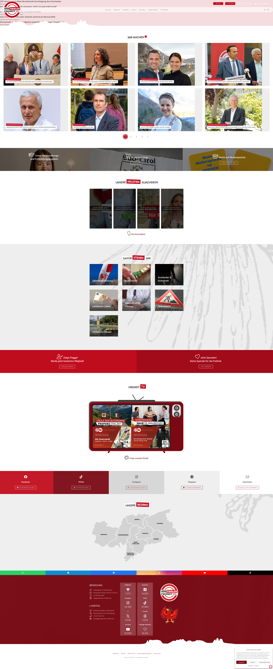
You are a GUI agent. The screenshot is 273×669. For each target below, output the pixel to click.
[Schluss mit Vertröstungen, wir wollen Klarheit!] (166, 64)
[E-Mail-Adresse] (255, 3)
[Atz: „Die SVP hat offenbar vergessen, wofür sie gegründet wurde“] (99, 64)
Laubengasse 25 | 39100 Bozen (102, 590)
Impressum (257, 665)
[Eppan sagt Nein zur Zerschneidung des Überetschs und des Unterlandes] (233, 109)
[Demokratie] (169, 300)
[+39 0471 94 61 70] (91, 616)
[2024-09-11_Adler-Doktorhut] (169, 615)
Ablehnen (252, 662)
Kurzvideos (140, 234)
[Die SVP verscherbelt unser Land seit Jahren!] (166, 109)
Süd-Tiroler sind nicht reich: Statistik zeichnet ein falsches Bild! (228, 82)
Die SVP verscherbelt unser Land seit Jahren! (155, 127)
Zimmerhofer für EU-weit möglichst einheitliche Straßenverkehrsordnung (31, 127)
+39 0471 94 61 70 (98, 616)
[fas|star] (128, 589)
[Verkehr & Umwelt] (104, 325)
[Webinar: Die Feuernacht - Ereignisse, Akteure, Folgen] (112, 437)
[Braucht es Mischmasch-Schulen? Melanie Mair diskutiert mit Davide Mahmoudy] (150, 416)
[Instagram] (260, 3)
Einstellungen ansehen (264, 662)
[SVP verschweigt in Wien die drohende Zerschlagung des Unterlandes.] (32, 64)
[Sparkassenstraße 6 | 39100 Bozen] (91, 611)
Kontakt (123, 653)
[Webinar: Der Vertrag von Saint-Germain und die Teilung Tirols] (150, 437)
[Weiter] (147, 136)
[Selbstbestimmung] (104, 274)
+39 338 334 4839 (98, 595)
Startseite (115, 653)
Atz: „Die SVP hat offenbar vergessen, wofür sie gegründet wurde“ (95, 82)
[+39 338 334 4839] (91, 595)
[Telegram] (68, 573)
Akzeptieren (241, 662)
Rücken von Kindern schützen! (83, 127)
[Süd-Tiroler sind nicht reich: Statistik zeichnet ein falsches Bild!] (233, 64)
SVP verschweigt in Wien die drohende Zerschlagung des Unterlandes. (29, 82)
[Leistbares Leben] (104, 300)
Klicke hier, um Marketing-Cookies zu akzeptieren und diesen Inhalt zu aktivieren (100, 208)
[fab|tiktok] (145, 602)
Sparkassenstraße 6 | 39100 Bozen (103, 611)
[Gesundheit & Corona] (136, 300)
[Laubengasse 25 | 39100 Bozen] (91, 590)
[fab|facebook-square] (145, 589)
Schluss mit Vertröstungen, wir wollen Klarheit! (157, 82)
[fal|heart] (145, 629)
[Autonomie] (136, 274)
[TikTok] (263, 3)
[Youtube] (176, 408)
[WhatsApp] (268, 3)
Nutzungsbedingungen (145, 653)
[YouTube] (265, 3)
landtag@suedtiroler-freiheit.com (103, 619)
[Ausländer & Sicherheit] (169, 274)
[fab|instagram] (128, 602)
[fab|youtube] (128, 629)
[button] (112, 9)
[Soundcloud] (176, 414)
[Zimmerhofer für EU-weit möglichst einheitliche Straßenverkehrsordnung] (32, 109)
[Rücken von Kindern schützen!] (99, 109)
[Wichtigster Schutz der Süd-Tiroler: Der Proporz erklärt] (112, 416)
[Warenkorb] (267, 9)
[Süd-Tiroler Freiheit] (169, 592)
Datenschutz (250, 665)
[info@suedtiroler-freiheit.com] (91, 598)
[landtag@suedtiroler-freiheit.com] (91, 619)
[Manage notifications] (270, 666)
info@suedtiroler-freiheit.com (102, 598)
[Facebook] (258, 3)
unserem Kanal (141, 458)
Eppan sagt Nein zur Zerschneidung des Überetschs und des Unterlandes (232, 127)
